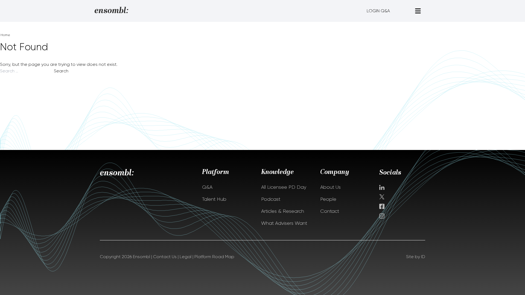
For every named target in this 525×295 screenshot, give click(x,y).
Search (61, 70)
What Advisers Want (284, 223)
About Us (330, 187)
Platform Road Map (214, 256)
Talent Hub (214, 199)
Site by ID (415, 256)
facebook (381, 206)
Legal (185, 256)
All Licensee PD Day (283, 187)
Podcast (270, 199)
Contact (329, 211)
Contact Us (165, 256)
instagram (381, 216)
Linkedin (381, 187)
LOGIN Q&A (378, 10)
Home (5, 35)
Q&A (207, 187)
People (328, 199)
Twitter (382, 196)
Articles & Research (282, 211)
